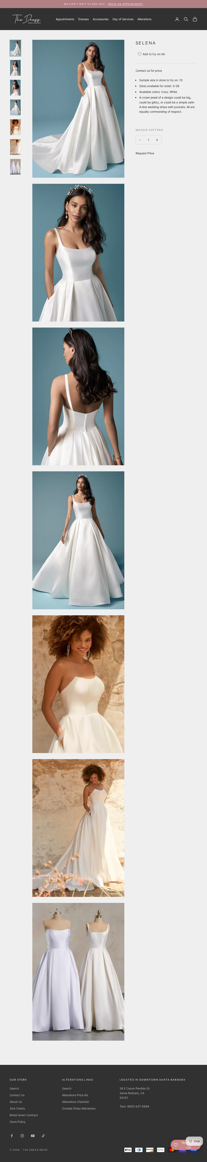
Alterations (144, 19)
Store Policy (17, 1121)
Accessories (101, 19)
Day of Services (123, 19)
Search (14, 1088)
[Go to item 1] (15, 48)
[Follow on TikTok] (43, 1136)
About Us (16, 1101)
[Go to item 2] (15, 68)
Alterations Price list (75, 1095)
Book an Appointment (125, 4)
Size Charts (17, 1108)
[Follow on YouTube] (33, 1136)
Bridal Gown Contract (24, 1115)
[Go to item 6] (15, 147)
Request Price (145, 153)
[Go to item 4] (15, 107)
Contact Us (17, 1095)
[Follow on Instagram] (22, 1136)
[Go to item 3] (15, 87)
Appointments (65, 19)
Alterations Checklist (75, 1101)
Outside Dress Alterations (78, 1108)
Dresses (83, 19)
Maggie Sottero (149, 129)
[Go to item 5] (15, 127)
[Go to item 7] (15, 167)
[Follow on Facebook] (12, 1136)
